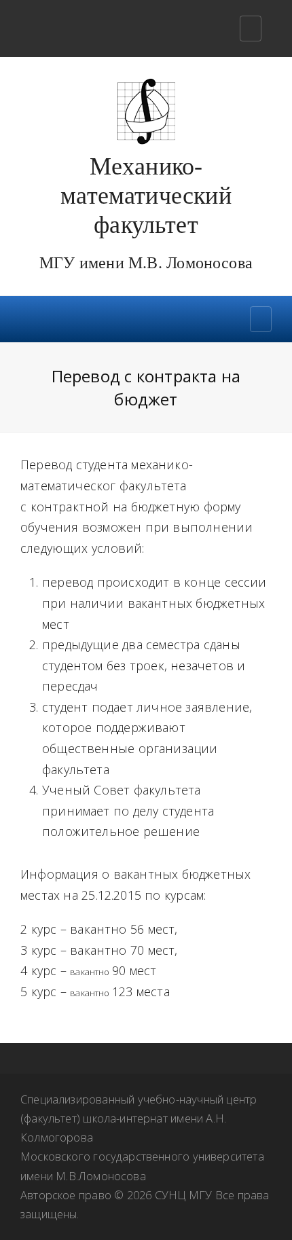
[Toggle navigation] (250, 28)
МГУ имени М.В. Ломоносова (146, 263)
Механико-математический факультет (146, 195)
